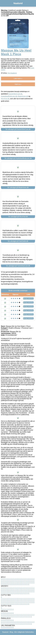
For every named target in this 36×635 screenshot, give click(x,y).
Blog (11, 632)
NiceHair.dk (5, 98)
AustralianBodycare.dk (9, 96)
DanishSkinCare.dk (15, 94)
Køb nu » (18, 84)
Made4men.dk (23, 96)
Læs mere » (18, 78)
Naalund (18, 3)
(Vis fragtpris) (12, 73)
